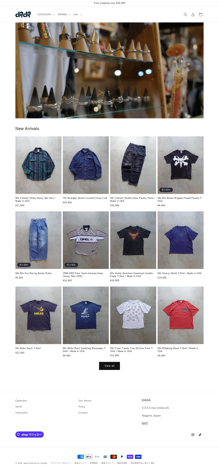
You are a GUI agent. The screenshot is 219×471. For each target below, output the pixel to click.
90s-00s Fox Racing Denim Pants (33, 273)
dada (25, 463)
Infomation (21, 412)
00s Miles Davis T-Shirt (28, 348)
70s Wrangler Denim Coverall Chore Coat (85, 198)
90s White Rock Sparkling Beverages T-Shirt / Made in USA (84, 349)
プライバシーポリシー (61, 463)
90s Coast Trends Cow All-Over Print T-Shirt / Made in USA (131, 349)
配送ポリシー (108, 463)
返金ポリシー (80, 463)
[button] (46, 14)
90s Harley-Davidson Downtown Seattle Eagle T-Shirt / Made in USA (131, 274)
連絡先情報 (122, 463)
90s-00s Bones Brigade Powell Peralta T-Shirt (180, 199)
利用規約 (94, 463)
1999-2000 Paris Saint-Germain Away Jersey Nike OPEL (83, 274)
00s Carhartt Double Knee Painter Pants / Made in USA (132, 199)
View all (109, 365)
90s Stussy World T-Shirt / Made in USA (180, 273)
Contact (83, 412)
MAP (145, 423)
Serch (18, 406)
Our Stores (85, 400)
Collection (21, 400)
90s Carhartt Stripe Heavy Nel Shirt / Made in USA (35, 199)
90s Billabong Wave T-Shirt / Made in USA (178, 349)
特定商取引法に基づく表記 (143, 463)
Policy (82, 406)
